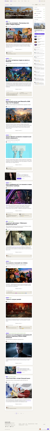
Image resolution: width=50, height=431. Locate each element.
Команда (23, 423)
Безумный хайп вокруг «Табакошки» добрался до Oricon (16, 223)
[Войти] (44, 1)
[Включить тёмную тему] (43, 1)
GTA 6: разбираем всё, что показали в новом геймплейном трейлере (19, 185)
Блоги (26, 423)
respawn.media (7, 422)
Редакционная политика (31, 423)
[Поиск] (41, 1)
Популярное (7, 4)
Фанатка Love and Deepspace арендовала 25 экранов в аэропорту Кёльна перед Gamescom (19, 336)
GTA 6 (7, 206)
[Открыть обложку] (19, 35)
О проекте (20, 423)
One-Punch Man (28, 400)
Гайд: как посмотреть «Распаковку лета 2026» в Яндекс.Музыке (17, 23)
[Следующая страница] (23, 413)
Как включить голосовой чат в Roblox (17, 263)
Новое (11, 4)
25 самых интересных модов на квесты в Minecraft (18, 60)
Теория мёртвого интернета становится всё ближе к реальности (18, 137)
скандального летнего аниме (16, 246)
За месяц (40, 4)
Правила (36, 423)
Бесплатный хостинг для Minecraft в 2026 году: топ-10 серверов (18, 102)
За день (33, 4)
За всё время (43, 4)
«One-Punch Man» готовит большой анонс (18, 378)
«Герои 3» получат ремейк (13, 299)
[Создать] (39, 1)
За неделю (36, 4)
